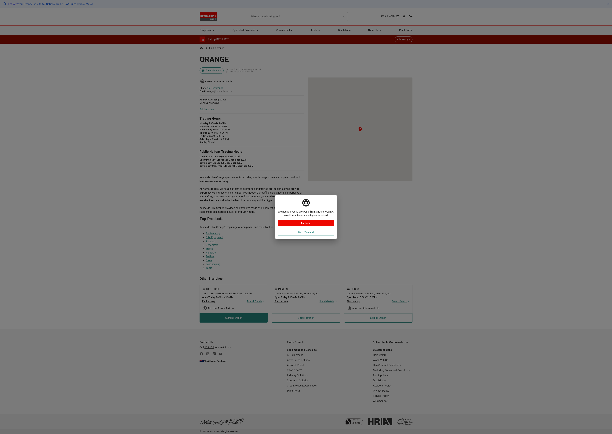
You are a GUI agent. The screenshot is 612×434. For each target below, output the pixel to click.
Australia (306, 223)
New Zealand (306, 232)
